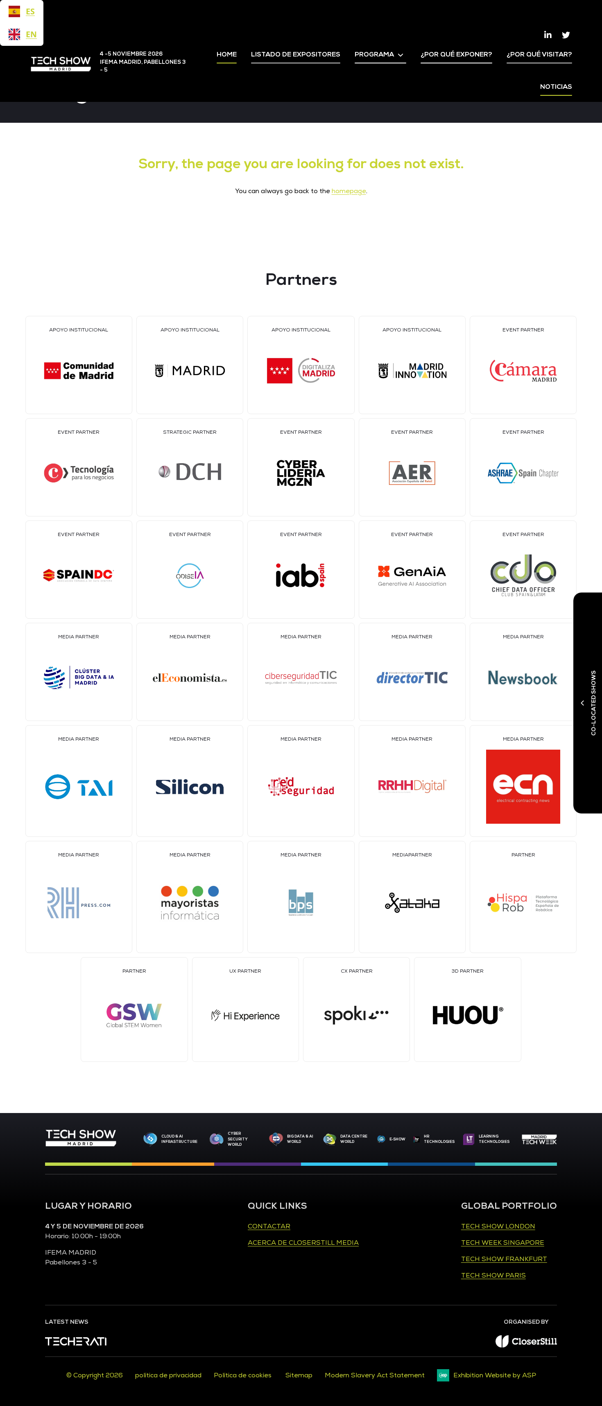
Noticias (556, 87)
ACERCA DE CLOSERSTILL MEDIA (303, 1243)
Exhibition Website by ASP (494, 1375)
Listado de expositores (295, 54)
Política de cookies (243, 1375)
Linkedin (548, 35)
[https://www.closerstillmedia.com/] (526, 1345)
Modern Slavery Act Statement (375, 1375)
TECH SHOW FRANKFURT (504, 1259)
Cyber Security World (238, 1139)
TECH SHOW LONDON (498, 1226)
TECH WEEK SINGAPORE (502, 1243)
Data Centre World (353, 1139)
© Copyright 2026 (94, 1375)
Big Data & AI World (300, 1139)
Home (227, 54)
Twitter (566, 35)
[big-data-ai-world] (276, 1139)
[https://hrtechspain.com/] (417, 1139)
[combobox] (21, 11)
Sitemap (298, 1375)
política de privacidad (168, 1375)
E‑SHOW (397, 1139)
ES (30, 11)
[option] (21, 34)
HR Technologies (439, 1139)
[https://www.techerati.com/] (75, 1343)
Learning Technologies (494, 1139)
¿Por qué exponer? (456, 54)
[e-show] (381, 1139)
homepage (349, 191)
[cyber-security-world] (217, 1139)
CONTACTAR (269, 1226)
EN (30, 34)
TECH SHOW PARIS (493, 1275)
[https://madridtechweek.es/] (539, 1139)
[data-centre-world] (329, 1139)
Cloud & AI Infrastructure (179, 1139)
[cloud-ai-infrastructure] (150, 1139)
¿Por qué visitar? (539, 54)
